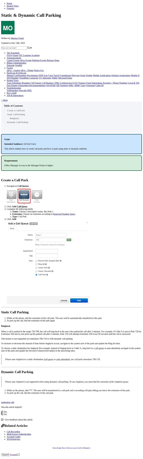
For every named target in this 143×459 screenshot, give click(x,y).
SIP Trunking (62, 85)
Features (10, 8)
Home (9, 3)
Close (4, 455)
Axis (45, 75)
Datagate (11, 65)
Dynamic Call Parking (17, 122)
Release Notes (53, 60)
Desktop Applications (120, 75)
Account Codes (13, 436)
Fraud (88, 83)
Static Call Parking (16, 114)
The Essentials (13, 53)
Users (82, 85)
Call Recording (13, 431)
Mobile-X (135, 75)
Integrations (97, 83)
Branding (26, 83)
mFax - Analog (13, 70)
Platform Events (39, 60)
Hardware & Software (16, 73)
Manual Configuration (16, 75)
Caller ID (99, 85)
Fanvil (56, 75)
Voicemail (90, 85)
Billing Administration (16, 63)
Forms (15, 55)
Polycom (76, 75)
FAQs (9, 55)
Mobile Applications (102, 75)
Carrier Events (13, 60)
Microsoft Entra (65, 78)
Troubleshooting (14, 88)
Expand (14, 454)
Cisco (50, 75)
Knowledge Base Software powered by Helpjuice (71, 448)
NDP (41, 75)
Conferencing (66, 83)
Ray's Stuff (11, 93)
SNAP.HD (51, 85)
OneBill (18, 65)
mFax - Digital (27, 70)
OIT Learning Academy (29, 55)
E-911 (75, 83)
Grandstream (65, 75)
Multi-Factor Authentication (19, 434)
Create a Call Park (16, 110)
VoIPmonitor (12, 90)
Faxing (10, 68)
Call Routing (47, 83)
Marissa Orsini (17, 38)
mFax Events (26, 60)
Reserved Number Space (64, 214)
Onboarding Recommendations (32, 85)
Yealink (89, 75)
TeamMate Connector (28, 78)
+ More (4, 100)
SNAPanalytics (13, 439)
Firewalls (23, 90)
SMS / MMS (74, 85)
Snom (82, 75)
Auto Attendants (14, 83)
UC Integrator (45, 78)
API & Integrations (15, 95)
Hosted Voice (13, 6)
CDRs (56, 83)
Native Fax (39, 70)
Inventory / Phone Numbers (115, 83)
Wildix (55, 78)
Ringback (14, 118)
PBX (29, 90)
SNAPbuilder (13, 78)
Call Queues (35, 83)
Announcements (14, 58)
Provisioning (32, 75)
